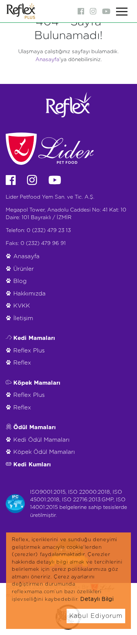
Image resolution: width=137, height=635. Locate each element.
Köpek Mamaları (37, 383)
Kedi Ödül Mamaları (41, 440)
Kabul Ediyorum (96, 616)
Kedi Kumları (32, 465)
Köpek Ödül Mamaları (44, 452)
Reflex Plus (29, 351)
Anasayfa (47, 59)
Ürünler (23, 269)
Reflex (22, 363)
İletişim (23, 318)
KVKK (21, 306)
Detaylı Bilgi (96, 599)
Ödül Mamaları (34, 427)
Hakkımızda (29, 294)
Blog (20, 281)
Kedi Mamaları (34, 338)
